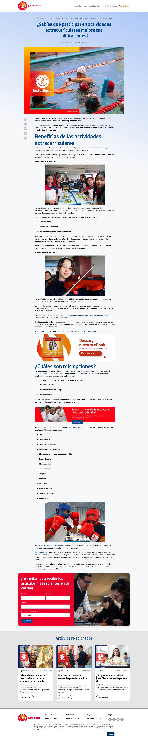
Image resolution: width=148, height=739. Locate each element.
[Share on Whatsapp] (25, 133)
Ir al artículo (26, 697)
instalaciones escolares (53, 546)
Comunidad (105, 6)
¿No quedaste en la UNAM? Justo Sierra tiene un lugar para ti (111, 678)
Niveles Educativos (94, 6)
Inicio (76, 6)
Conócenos (83, 6)
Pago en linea (92, 715)
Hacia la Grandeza (45, 18)
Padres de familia (73, 718)
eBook (93, 331)
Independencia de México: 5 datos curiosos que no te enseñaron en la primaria (33, 678)
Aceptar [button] (111, 734)
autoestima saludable (99, 315)
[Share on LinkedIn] (25, 128)
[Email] (25, 138)
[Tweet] (25, 124)
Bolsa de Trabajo (51, 718)
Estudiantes (71, 715)
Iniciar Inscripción (94, 718)
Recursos (113, 6)
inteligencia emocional (78, 315)
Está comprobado (42, 552)
